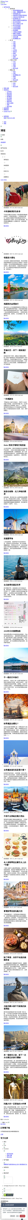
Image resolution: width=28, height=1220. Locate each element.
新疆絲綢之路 (17, 13)
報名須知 (9, 106)
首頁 (5, 121)
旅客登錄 (6, 116)
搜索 (5, 118)
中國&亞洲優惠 (17, 32)
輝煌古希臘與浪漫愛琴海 (20, 20)
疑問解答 (9, 96)
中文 (9, 111)
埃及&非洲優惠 (17, 35)
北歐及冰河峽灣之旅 (18, 17)
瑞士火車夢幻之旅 (18, 23)
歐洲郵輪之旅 (17, 38)
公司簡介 (9, 91)
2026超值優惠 (17, 27)
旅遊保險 (9, 94)
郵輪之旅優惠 (17, 33)
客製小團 (6, 88)
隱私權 (20, 1212)
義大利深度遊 (17, 22)
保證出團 (15, 37)
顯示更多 (6, 226)
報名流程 (9, 93)
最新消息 (9, 101)
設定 (17, 1216)
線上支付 (16, 1164)
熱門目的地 (7, 7)
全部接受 (22, 1216)
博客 (8, 104)
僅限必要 (12, 1216)
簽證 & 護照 (10, 103)
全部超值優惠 (17, 28)
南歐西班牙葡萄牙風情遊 (20, 15)
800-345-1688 (11, 118)
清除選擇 (3, 142)
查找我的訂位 (23, 1164)
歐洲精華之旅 (17, 18)
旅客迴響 (6, 108)
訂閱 (2, 1134)
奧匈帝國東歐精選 (18, 10)
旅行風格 (9, 98)
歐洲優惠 (15, 30)
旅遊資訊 (6, 89)
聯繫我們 (6, 109)
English (5, 111)
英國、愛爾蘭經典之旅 (19, 12)
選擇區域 (3, 1203)
